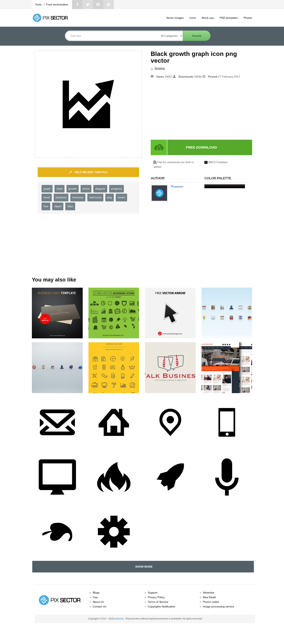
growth (72, 188)
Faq (95, 597)
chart (59, 188)
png (109, 197)
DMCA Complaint (217, 162)
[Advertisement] (183, 109)
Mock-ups (208, 17)
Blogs (96, 592)
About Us (98, 601)
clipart (57, 206)
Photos (248, 17)
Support (152, 592)
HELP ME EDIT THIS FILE (90, 172)
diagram (100, 188)
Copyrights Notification (161, 606)
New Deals (209, 597)
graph (47, 188)
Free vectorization (57, 4)
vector (121, 197)
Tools (38, 4)
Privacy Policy (156, 597)
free (45, 206)
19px (70, 206)
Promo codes (211, 601)
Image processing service (218, 606)
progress (116, 188)
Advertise (208, 592)
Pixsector (177, 186)
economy (77, 197)
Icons (193, 17)
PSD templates (229, 17)
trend (46, 197)
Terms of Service (158, 601)
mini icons (95, 197)
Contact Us (99, 606)
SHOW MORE (143, 566)
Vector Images (175, 17)
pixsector (119, 618)
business (61, 197)
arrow (85, 188)
